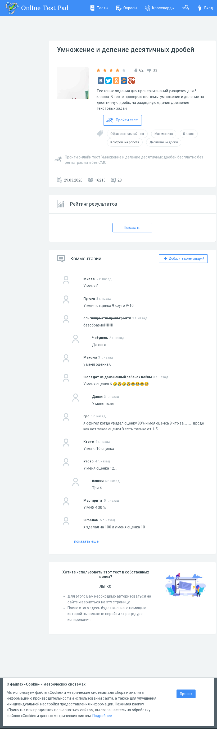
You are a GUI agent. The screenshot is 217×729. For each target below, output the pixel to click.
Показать (132, 228)
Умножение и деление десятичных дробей (125, 50)
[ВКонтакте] (101, 80)
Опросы (130, 8)
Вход (208, 8)
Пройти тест (127, 120)
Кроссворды (163, 8)
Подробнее (102, 716)
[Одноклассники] (116, 80)
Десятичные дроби (164, 142)
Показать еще (86, 541)
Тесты (102, 8)
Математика (164, 134)
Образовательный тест (127, 134)
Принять (186, 694)
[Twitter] (108, 80)
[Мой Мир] (124, 80)
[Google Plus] (131, 80)
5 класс (188, 134)
